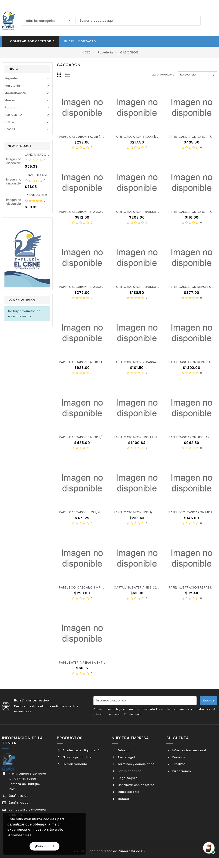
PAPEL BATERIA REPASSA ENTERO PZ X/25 (91, 662)
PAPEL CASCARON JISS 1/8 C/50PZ (141, 512)
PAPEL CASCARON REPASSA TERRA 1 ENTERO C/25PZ (99, 212)
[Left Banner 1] (27, 253)
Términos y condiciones (135, 764)
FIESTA (9, 122)
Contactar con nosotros (135, 785)
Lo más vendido (74, 764)
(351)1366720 (19, 796)
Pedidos (178, 757)
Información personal (189, 750)
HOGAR (9, 129)
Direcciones (181, 771)
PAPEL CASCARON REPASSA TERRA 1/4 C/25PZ (149, 212)
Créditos (179, 764)
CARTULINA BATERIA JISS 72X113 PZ (141, 587)
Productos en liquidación (82, 750)
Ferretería (12, 86)
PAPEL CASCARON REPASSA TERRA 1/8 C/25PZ (149, 362)
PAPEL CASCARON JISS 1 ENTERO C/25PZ (145, 437)
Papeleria (12, 107)
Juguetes (11, 78)
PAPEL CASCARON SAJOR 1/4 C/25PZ (88, 137)
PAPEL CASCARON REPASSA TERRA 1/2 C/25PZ (94, 287)
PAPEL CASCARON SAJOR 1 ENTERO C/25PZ (92, 362)
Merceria (11, 100)
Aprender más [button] (20, 835)
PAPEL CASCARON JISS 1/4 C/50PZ (86, 512)
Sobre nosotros (129, 771)
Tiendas (123, 799)
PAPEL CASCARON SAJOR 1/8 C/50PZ (143, 137)
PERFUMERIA (13, 115)
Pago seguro (127, 778)
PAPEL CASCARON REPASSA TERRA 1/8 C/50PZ (149, 287)
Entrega (123, 750)
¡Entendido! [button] (44, 846)
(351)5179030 (19, 803)
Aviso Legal (126, 757)
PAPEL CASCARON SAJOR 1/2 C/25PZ (88, 437)
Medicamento (15, 93)
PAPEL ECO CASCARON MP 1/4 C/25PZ (89, 587)
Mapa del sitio (128, 792)
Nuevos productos (76, 757)
